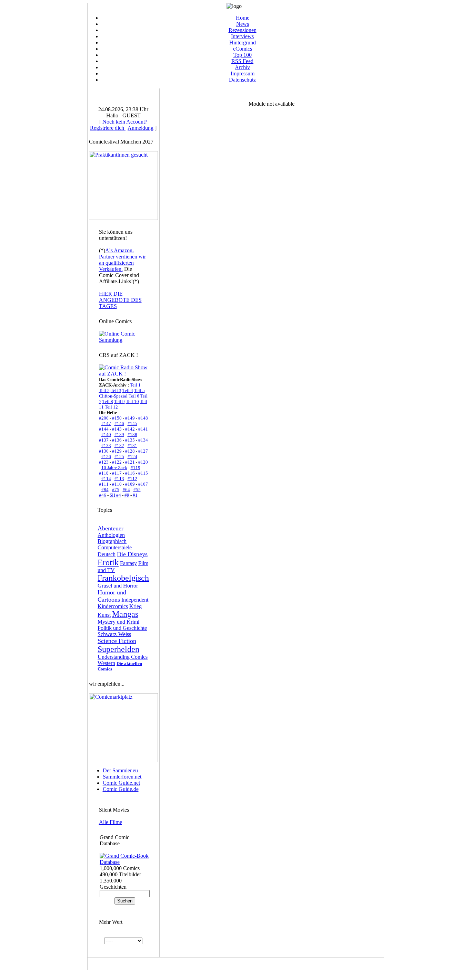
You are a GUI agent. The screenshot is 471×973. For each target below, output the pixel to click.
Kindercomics (113, 606)
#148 (143, 418)
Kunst (104, 615)
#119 (135, 467)
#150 (117, 418)
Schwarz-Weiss (114, 634)
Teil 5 (139, 390)
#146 (119, 423)
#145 (132, 423)
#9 (126, 495)
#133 (106, 445)
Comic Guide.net (121, 783)
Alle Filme (110, 822)
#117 (117, 473)
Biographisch (112, 541)
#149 (130, 418)
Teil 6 (134, 396)
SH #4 (115, 495)
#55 (137, 489)
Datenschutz (242, 80)
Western (106, 663)
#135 (130, 440)
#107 (143, 484)
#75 (115, 489)
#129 (117, 451)
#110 (117, 484)
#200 (104, 418)
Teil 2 (104, 390)
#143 (117, 429)
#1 (135, 495)
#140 (106, 434)
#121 (130, 462)
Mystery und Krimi (118, 622)
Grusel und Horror (118, 586)
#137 (104, 440)
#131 (132, 445)
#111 (104, 484)
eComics (242, 49)
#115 (143, 473)
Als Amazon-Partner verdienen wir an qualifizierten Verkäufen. (122, 259)
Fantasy (128, 563)
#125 (119, 456)
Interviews (242, 36)
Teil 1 (135, 385)
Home (242, 18)
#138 (132, 434)
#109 (130, 484)
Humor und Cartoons (112, 596)
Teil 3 (116, 390)
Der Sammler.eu (120, 770)
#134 (143, 440)
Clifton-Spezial (113, 396)
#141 (143, 429)
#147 (106, 423)
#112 (132, 478)
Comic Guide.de (121, 789)
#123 (104, 462)
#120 (143, 462)
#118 (104, 473)
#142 (130, 429)
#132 (119, 445)
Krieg (135, 606)
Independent (134, 600)
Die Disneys (132, 554)
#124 (132, 456)
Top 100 (242, 55)
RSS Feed (242, 61)
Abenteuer (110, 528)
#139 (119, 434)
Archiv (242, 67)
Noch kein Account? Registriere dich (118, 125)
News (242, 24)
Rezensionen (243, 30)
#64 (126, 489)
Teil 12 (111, 407)
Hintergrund (242, 42)
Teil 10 (132, 401)
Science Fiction (117, 640)
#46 (102, 495)
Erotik (108, 562)
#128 (130, 451)
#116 (130, 473)
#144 (104, 429)
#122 (117, 462)
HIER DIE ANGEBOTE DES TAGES (120, 300)
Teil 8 (107, 401)
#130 (104, 451)
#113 (119, 478)
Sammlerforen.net (122, 777)
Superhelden (118, 649)
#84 (105, 489)
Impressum (242, 73)
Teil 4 (127, 390)
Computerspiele (115, 547)
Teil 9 (119, 401)
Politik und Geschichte (122, 628)
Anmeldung (140, 128)
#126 (106, 456)
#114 (106, 478)
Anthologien (111, 535)
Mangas (125, 614)
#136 (117, 440)
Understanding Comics (123, 657)
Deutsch (107, 554)
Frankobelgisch (123, 577)
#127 (143, 451)
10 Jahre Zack (114, 467)
